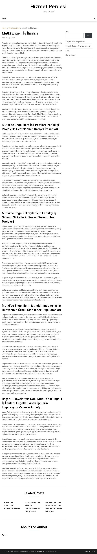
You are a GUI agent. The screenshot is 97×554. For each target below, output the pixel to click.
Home (4, 28)
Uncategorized (14, 28)
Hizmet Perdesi (48, 7)
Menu (4, 18)
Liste (67, 51)
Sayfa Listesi (70, 55)
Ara (67, 32)
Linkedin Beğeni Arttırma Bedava (78, 46)
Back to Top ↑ (90, 551)
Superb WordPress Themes (47, 551)
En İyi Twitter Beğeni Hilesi (75, 42)
